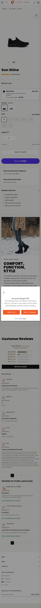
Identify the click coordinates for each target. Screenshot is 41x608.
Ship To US (11, 312)
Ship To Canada (29, 312)
